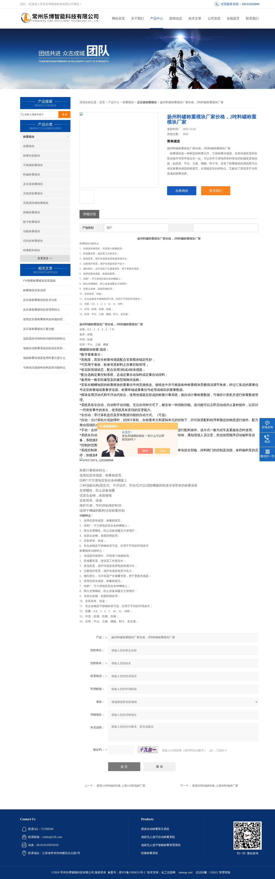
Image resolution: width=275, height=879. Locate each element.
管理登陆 (224, 872)
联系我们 (252, 18)
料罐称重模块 (31, 174)
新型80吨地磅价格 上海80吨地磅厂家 (215, 785)
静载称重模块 (31, 212)
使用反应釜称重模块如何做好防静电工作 (46, 319)
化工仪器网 (168, 872)
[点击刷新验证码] (148, 749)
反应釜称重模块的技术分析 (40, 300)
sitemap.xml (185, 872)
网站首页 (118, 18)
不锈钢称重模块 (33, 165)
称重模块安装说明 (34, 290)
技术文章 (194, 18)
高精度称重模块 (33, 193)
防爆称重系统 (149, 853)
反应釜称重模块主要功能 (38, 329)
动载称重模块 (31, 231)
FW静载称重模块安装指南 (39, 280)
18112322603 (250, 4)
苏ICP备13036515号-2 (132, 872)
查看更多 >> (45, 258)
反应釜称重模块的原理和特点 (41, 309)
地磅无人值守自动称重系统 (158, 837)
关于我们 (137, 18)
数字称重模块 (31, 221)
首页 (102, 102)
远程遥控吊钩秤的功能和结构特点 (44, 338)
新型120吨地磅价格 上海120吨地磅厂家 (121, 785)
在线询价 (181, 190)
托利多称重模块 (33, 240)
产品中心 (156, 18)
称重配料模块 (31, 250)
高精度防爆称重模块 (36, 203)
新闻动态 (175, 18)
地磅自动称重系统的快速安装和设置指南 (46, 348)
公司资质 (214, 18)
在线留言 (233, 18)
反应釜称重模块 (33, 184)
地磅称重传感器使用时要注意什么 (44, 357)
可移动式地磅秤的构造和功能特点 (44, 367)
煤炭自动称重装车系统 (155, 828)
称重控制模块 (31, 155)
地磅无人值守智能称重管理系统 (161, 845)
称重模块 (28, 136)
